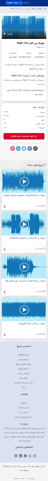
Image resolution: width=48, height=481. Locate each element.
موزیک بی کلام (23, 373)
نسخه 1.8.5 (31, 478)
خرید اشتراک (23, 407)
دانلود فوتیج (23, 368)
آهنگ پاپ (13, 57)
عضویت (23, 402)
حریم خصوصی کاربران (23, 417)
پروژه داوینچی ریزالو (23, 364)
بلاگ (23, 387)
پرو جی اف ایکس (35, 68)
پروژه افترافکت (23, 354)
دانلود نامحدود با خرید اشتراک (23, 136)
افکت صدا (23, 378)
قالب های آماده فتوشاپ (23, 382)
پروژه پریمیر (23, 359)
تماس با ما (23, 412)
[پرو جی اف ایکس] (24, 2)
